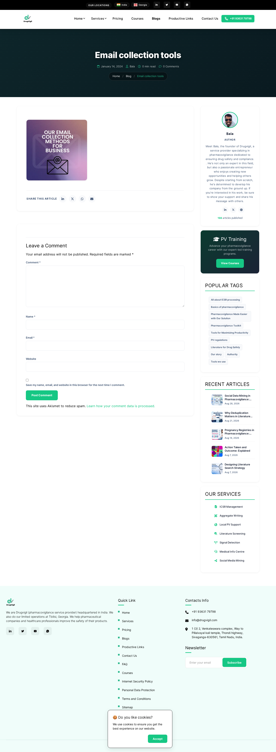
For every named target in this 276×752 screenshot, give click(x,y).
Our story (216, 354)
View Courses (230, 263)
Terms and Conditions (136, 698)
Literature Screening (232, 533)
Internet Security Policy (137, 681)
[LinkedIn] (62, 198)
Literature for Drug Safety (225, 347)
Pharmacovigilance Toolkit (226, 325)
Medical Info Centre (232, 551)
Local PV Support (230, 524)
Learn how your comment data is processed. (121, 406)
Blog (128, 76)
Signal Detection (230, 542)
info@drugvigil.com (204, 620)
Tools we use (218, 361)
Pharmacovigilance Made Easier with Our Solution (229, 316)
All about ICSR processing (225, 299)
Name (30, 316)
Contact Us (210, 18)
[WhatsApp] (82, 198)
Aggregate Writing (231, 515)
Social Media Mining (232, 560)
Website (31, 358)
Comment (33, 262)
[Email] (92, 198)
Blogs (156, 18)
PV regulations (219, 340)
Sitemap (127, 707)
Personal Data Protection (138, 690)
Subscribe (234, 662)
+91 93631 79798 (204, 611)
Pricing (118, 18)
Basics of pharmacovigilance (227, 307)
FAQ (124, 664)
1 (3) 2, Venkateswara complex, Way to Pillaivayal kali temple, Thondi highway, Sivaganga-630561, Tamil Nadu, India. (217, 633)
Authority (232, 354)
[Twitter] (72, 198)
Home (78, 18)
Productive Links (181, 18)
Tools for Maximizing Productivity (229, 332)
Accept (157, 738)
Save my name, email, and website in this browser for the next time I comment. (75, 385)
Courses (137, 18)
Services (97, 18)
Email (30, 337)
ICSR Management (231, 506)
